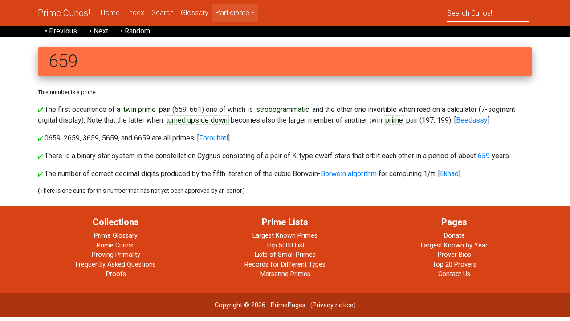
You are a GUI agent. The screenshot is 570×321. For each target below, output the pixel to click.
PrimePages (288, 305)
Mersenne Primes (285, 274)
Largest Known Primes (285, 235)
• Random (135, 31)
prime (394, 120)
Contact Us (454, 274)
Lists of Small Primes (285, 255)
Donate (454, 235)
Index (135, 12)
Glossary (194, 12)
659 (484, 156)
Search (162, 12)
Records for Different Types (285, 264)
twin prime (139, 109)
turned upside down (197, 120)
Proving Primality (116, 255)
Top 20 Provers (454, 264)
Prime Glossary (116, 235)
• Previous (61, 31)
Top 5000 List (285, 245)
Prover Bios (454, 255)
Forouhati (213, 138)
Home (110, 12)
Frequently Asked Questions (116, 264)
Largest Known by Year (454, 245)
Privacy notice (333, 305)
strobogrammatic (282, 109)
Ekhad (449, 173)
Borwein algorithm (349, 173)
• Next (99, 31)
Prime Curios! (64, 13)
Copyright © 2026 (240, 305)
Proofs (116, 274)
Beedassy (472, 120)
